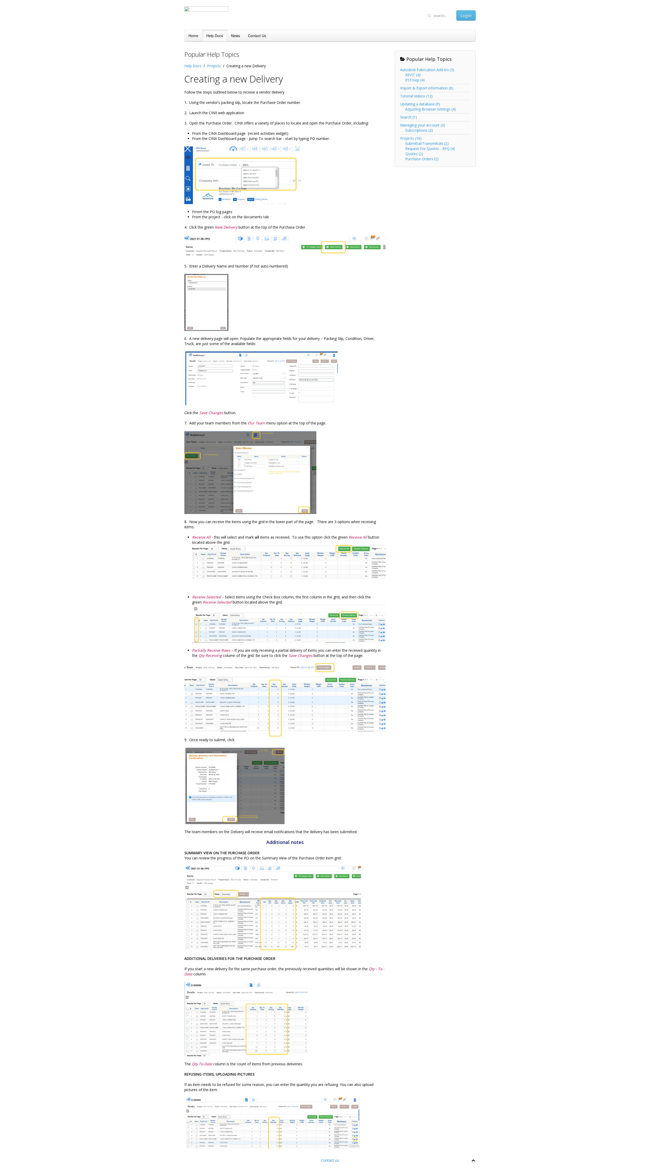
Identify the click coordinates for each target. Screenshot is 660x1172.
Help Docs (214, 35)
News (235, 35)
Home (193, 35)
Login (466, 15)
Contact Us (257, 35)
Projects (214, 65)
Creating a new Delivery (233, 79)
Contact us (330, 1160)
